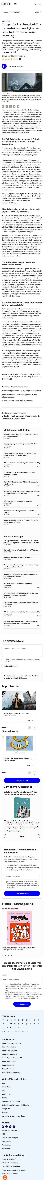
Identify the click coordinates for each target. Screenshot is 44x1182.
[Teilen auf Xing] (14, 107)
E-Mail (4, 975)
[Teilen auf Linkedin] (18, 107)
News (4, 56)
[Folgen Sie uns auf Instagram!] (10, 1126)
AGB (32, 984)
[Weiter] (34, 727)
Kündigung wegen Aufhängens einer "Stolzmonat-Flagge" (21, 445)
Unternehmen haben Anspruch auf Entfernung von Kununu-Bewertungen (21, 566)
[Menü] (15, 4)
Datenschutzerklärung (12, 988)
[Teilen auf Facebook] (10, 107)
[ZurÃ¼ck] (29, 727)
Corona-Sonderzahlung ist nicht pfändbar (17, 401)
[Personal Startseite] (7, 4)
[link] (5, 12)
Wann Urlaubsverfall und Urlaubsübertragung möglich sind (21, 483)
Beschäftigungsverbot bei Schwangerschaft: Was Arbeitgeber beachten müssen (20, 622)
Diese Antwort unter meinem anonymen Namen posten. (22, 660)
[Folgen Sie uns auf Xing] (6, 1126)
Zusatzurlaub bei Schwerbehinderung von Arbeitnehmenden (19, 473)
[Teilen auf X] (6, 107)
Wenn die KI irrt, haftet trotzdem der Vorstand (21, 550)
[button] (9, 666)
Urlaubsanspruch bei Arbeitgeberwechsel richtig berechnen (22, 464)
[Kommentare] (20, 59)
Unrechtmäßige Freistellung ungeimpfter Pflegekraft (21, 390)
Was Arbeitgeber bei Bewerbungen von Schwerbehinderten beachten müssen (22, 492)
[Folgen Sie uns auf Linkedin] (3, 1126)
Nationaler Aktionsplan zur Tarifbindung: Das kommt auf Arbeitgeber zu (20, 575)
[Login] (40, 4)
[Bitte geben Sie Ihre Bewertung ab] (14, 59)
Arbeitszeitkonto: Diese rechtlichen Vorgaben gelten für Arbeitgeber (21, 521)
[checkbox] (3, 659)
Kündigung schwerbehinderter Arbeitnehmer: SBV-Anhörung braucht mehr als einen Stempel (21, 542)
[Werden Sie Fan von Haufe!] (14, 1126)
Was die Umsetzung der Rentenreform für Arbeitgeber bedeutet (21, 435)
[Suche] (35, 4)
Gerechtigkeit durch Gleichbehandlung (18, 557)
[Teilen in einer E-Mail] (3, 107)
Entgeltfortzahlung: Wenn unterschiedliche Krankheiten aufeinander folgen (20, 454)
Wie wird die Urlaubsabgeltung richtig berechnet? (18, 502)
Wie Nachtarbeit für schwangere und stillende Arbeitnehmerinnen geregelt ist (21, 594)
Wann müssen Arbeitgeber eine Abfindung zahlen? (20, 512)
